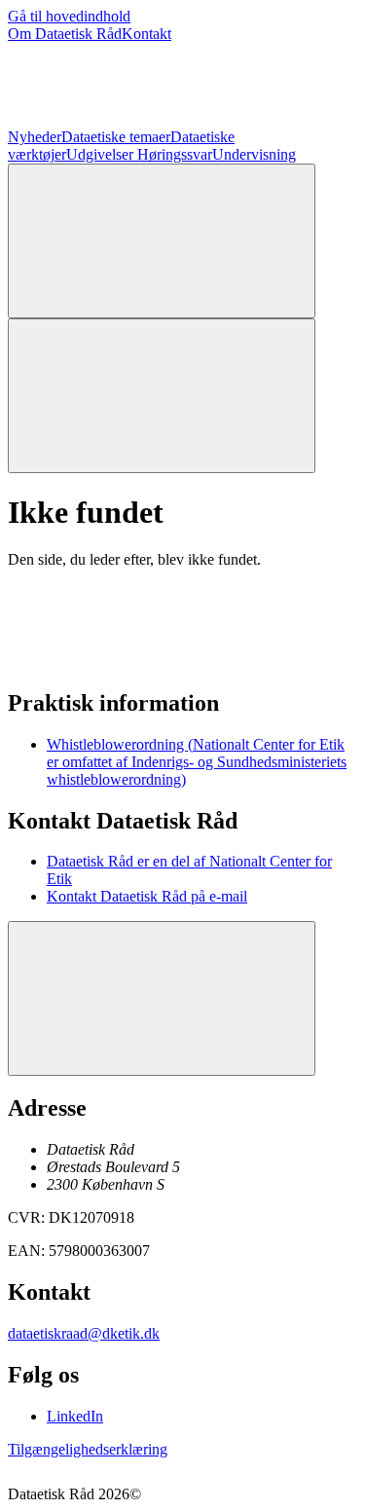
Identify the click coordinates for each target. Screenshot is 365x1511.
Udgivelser (101, 154)
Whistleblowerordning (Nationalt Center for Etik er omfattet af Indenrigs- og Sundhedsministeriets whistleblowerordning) (197, 762)
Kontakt (146, 33)
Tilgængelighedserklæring (87, 1449)
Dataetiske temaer (115, 137)
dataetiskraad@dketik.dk (84, 1333)
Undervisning (254, 154)
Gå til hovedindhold (69, 16)
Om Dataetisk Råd (65, 33)
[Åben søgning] (161, 241)
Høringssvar (174, 154)
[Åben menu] (161, 395)
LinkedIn (75, 1416)
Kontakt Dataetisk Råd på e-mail (147, 896)
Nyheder (34, 137)
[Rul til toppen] (161, 998)
